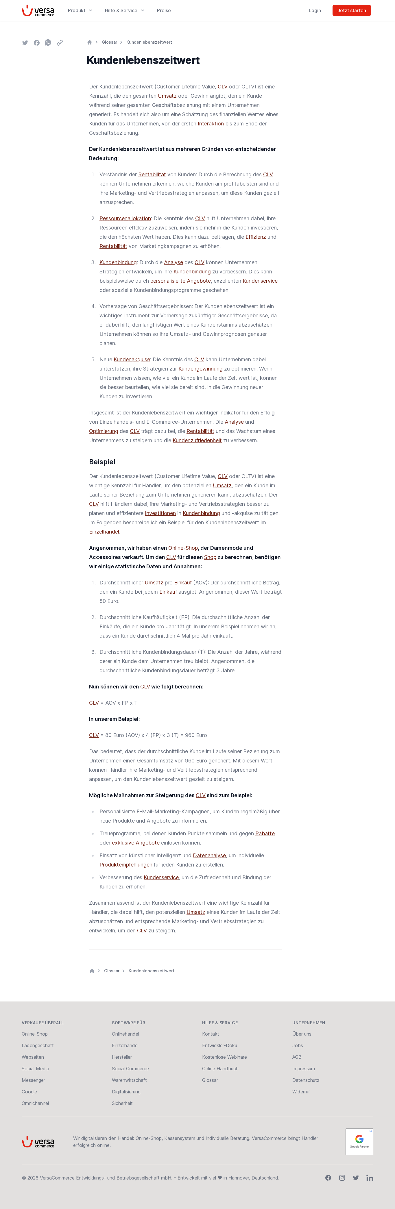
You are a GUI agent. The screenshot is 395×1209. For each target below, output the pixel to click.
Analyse (173, 262)
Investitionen (160, 513)
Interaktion (211, 124)
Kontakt (210, 1034)
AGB (297, 1057)
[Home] (90, 42)
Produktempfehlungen (125, 865)
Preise (164, 10)
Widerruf (301, 1092)
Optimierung (103, 431)
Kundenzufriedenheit (197, 440)
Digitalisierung (126, 1092)
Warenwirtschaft (129, 1080)
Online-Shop (183, 548)
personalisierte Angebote (180, 281)
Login (315, 10)
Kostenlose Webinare (224, 1057)
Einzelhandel (104, 532)
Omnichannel (35, 1103)
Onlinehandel (125, 1034)
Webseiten (33, 1057)
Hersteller (122, 1057)
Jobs (297, 1045)
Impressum (303, 1068)
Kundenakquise (132, 359)
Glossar (109, 42)
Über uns (301, 1034)
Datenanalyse (209, 855)
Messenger (33, 1080)
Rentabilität (152, 174)
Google (29, 1092)
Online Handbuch (220, 1068)
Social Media (35, 1068)
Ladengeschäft (38, 1045)
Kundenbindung (118, 262)
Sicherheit (122, 1103)
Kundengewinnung (200, 369)
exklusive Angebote (136, 843)
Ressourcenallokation (125, 218)
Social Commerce (130, 1068)
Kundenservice (260, 281)
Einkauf (183, 582)
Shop (210, 557)
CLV (223, 87)
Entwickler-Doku (219, 1045)
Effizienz (256, 237)
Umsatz (167, 96)
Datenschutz (306, 1080)
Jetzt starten (351, 10)
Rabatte (265, 833)
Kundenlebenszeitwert (149, 42)
